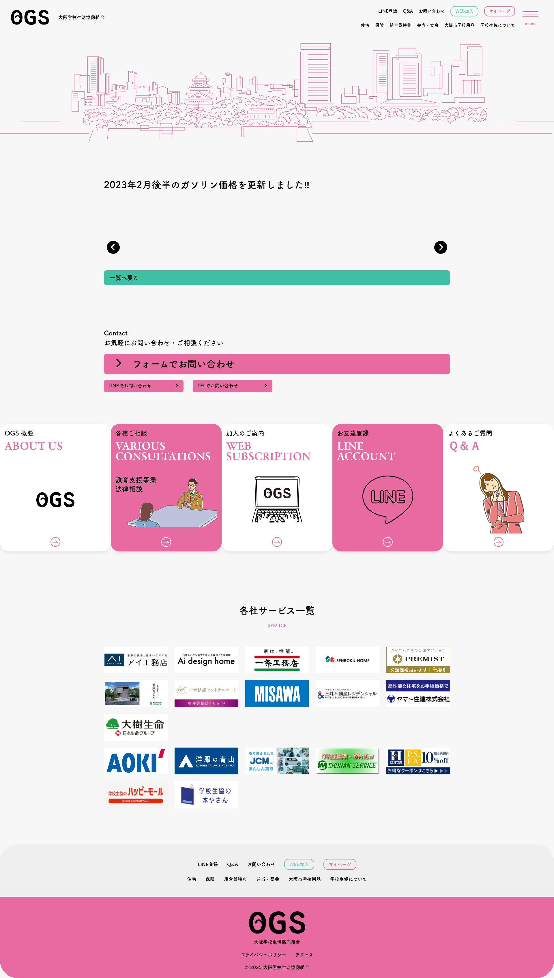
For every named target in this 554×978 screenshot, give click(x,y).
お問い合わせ (432, 11)
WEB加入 (464, 11)
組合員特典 (400, 25)
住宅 (365, 25)
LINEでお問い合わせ (132, 385)
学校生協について (497, 25)
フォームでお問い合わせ (179, 364)
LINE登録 (387, 11)
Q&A (408, 11)
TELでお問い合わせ (220, 385)
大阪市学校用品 (459, 25)
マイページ (499, 11)
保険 (379, 25)
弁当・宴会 (428, 25)
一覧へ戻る (124, 278)
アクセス (304, 954)
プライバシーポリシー (263, 954)
